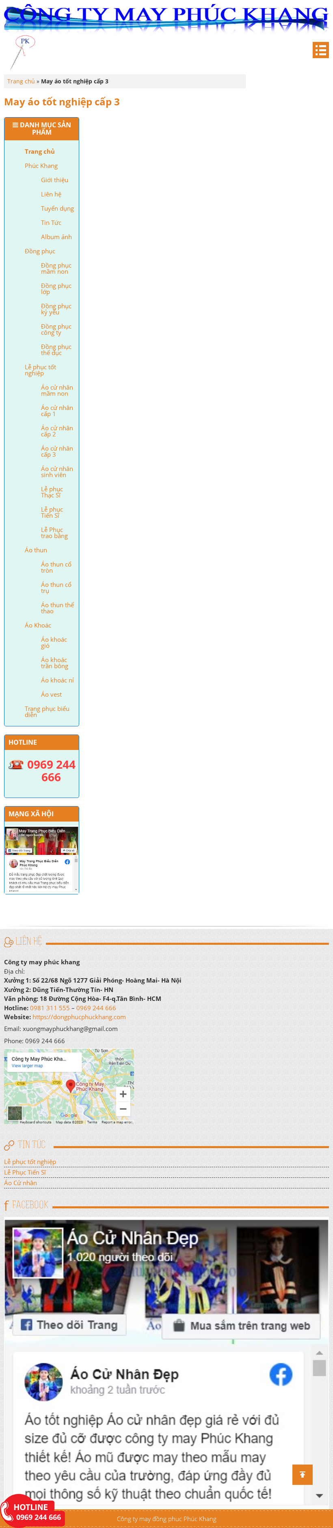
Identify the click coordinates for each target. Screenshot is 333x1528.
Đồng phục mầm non (56, 268)
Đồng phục (40, 251)
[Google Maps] (69, 1085)
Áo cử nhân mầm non (57, 390)
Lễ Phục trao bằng (54, 532)
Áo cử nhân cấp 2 (57, 431)
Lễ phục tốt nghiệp (40, 370)
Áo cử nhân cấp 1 (57, 410)
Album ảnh (56, 237)
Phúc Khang (41, 165)
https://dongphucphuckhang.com (79, 1017)
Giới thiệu (54, 180)
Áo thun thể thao (57, 608)
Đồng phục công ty (56, 329)
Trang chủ (40, 151)
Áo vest (51, 694)
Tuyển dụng (57, 208)
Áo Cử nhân (20, 1183)
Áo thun (36, 550)
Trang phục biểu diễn (47, 711)
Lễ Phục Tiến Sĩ (25, 1172)
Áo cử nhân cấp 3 (57, 451)
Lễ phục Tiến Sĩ (52, 512)
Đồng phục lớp (56, 288)
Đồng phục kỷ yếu (56, 309)
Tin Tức (51, 222)
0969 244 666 (96, 1008)
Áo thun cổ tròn (56, 567)
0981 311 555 (50, 1008)
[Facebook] (166, 1362)
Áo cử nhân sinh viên (57, 471)
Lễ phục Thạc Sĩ (52, 492)
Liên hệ (51, 194)
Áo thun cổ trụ (56, 587)
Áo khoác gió (54, 642)
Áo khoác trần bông (54, 663)
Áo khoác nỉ (57, 680)
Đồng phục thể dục (56, 349)
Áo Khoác (38, 625)
